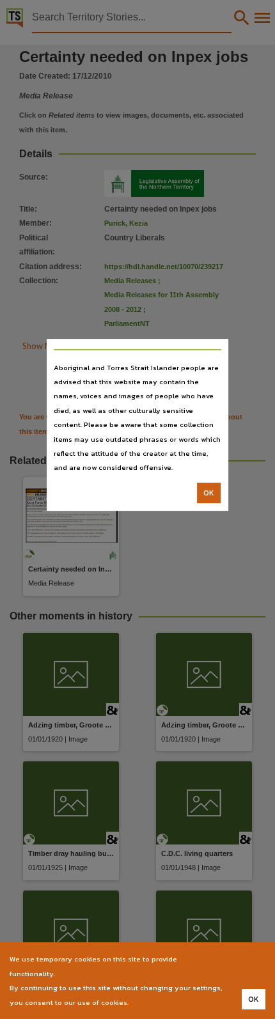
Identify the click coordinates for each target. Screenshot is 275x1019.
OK (208, 493)
